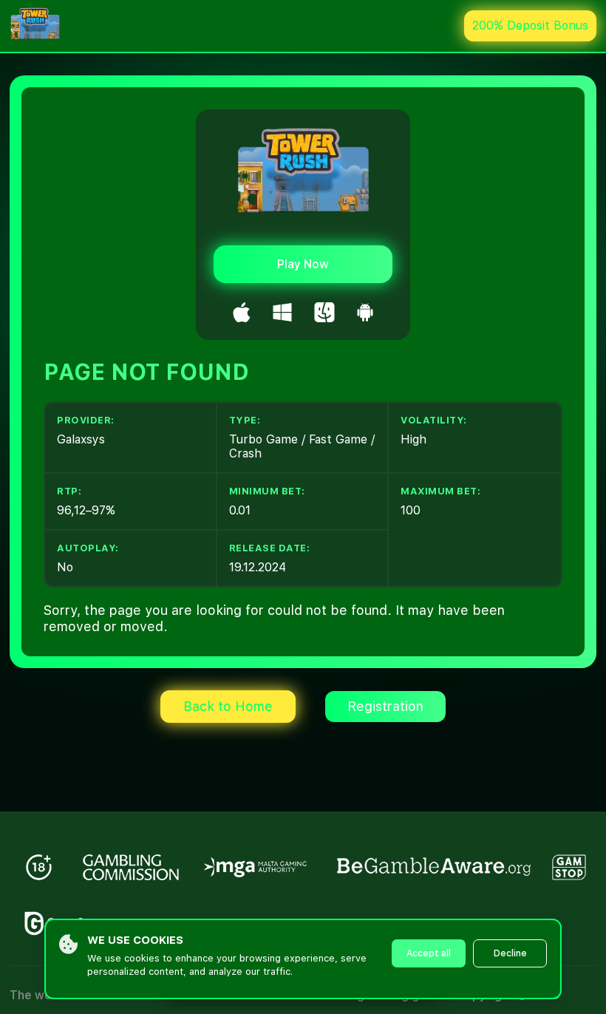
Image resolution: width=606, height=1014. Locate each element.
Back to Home (228, 706)
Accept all (428, 953)
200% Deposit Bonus (530, 25)
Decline (510, 953)
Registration (385, 706)
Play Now (303, 264)
